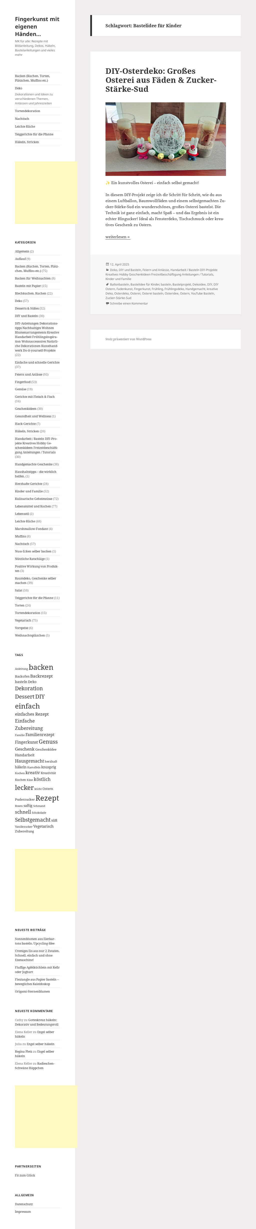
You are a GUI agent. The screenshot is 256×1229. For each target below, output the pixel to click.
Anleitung (21, 669)
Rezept (47, 798)
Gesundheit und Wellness (33, 416)
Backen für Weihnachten (33, 278)
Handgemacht (195, 289)
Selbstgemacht (32, 819)
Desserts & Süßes (27, 308)
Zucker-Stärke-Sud (118, 298)
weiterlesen (118, 236)
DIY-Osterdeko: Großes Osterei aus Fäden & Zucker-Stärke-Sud (161, 80)
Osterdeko (121, 293)
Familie (20, 735)
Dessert (24, 696)
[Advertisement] (46, 192)
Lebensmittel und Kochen (33, 506)
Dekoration (29, 688)
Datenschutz (24, 1204)
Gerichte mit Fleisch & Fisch (35, 397)
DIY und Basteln (26, 316)
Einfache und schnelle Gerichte (37, 362)
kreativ (33, 772)
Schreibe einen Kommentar (129, 303)
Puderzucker (25, 799)
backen (41, 667)
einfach (27, 706)
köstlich (42, 779)
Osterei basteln (152, 293)
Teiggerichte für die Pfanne (34, 134)
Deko (34, 95)
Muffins (20, 536)
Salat (18, 590)
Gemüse (20, 389)
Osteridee (171, 293)
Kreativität (48, 773)
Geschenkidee (45, 749)
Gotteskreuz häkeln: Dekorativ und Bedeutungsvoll (36, 1022)
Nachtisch (22, 119)
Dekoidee (199, 284)
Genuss (48, 741)
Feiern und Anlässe (28, 374)
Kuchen (20, 780)
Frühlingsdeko (174, 289)
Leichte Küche (25, 126)
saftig (28, 805)
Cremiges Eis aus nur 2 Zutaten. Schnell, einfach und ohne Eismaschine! (37, 955)
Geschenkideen (25, 409)
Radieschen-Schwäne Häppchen (34, 1065)
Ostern (47, 789)
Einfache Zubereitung (29, 724)
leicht (38, 789)
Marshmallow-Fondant (31, 529)
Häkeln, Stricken (27, 142)
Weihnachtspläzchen (30, 635)
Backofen (22, 676)
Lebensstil (22, 514)
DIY (40, 696)
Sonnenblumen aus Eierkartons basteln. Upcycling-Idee (35, 941)
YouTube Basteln (202, 293)
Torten (19, 605)
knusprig (48, 767)
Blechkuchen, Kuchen (30, 293)
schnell (23, 811)
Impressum (23, 1211)
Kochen (20, 773)
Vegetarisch (23, 620)
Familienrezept (40, 734)
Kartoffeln (33, 767)
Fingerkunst (26, 742)
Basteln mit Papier (28, 286)
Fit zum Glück (25, 1175)
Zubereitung (24, 831)
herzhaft (51, 761)
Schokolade (39, 812)
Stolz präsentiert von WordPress (128, 339)
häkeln (20, 767)
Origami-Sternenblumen (32, 991)
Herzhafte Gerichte (28, 484)
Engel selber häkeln (40, 1044)
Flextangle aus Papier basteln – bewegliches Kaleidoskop (37, 981)
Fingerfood (22, 382)
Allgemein (22, 251)
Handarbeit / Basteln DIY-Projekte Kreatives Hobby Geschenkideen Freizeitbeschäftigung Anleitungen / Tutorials (36, 445)
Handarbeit (24, 755)
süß (54, 820)
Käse (30, 780)
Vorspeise (21, 628)
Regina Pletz (23, 1051)
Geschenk (24, 749)
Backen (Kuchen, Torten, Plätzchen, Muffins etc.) (32, 78)
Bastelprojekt (181, 284)
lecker (24, 787)
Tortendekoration (27, 111)
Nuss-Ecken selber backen (33, 551)
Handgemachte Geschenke (33, 464)
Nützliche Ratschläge (30, 559)
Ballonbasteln (119, 284)
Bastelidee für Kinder (144, 284)
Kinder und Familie (29, 491)
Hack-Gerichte (25, 424)
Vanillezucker (23, 826)
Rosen (19, 806)
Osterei (135, 293)
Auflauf (20, 259)
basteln (21, 681)
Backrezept (41, 676)
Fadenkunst (124, 289)
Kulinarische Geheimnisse (33, 499)
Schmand (39, 806)
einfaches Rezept (32, 714)
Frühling (157, 289)
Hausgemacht (29, 761)
